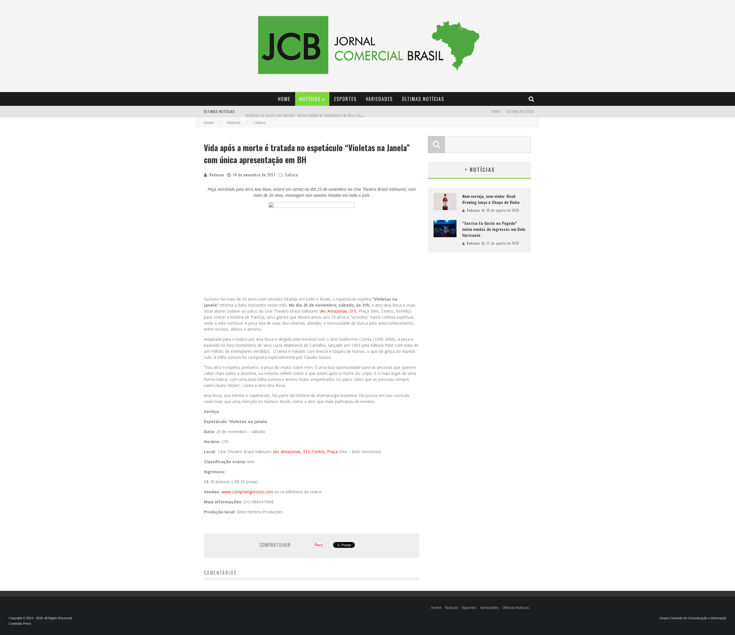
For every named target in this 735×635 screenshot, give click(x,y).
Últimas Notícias (423, 99)
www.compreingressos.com (247, 491)
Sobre (496, 111)
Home (284, 99)
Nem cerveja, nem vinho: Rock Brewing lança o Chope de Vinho (491, 199)
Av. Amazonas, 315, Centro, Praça (306, 451)
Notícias (310, 99)
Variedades (379, 99)
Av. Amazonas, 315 (338, 311)
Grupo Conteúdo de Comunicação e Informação (692, 618)
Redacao (216, 175)
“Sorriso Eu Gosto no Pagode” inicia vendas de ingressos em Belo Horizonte (309, 112)
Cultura (291, 175)
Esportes (345, 99)
